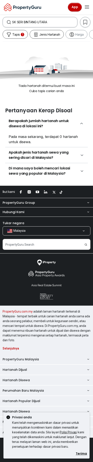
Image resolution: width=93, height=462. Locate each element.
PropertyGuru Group (19, 202)
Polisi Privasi (68, 432)
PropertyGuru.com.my (18, 311)
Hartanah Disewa (16, 380)
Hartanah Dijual (15, 370)
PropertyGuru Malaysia (21, 359)
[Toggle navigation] (87, 7)
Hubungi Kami (13, 212)
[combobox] (44, 22)
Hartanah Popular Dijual (21, 401)
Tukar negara (13, 223)
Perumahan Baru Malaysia (23, 390)
